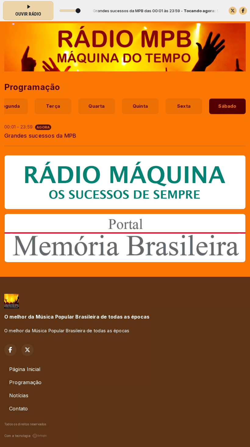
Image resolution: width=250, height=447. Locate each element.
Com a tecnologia (17, 436)
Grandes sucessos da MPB (40, 135)
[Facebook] (243, 11)
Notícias (18, 395)
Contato (18, 409)
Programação (25, 382)
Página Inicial (24, 369)
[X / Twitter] (233, 11)
